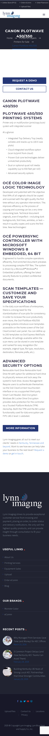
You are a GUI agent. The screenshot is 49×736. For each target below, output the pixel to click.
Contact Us (24, 88)
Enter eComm (26, 2)
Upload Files (25, 6)
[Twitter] (25, 701)
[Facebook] (18, 701)
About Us (8, 557)
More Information (20, 428)
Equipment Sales (12, 568)
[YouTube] (28, 701)
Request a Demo (24, 80)
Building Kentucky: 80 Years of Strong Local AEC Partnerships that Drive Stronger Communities (29, 672)
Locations (40, 711)
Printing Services (12, 562)
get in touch (17, 453)
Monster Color (11, 608)
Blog (6, 585)
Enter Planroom (42, 2)
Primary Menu (44, 15)
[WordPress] (31, 701)
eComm (8, 614)
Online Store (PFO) (9, 2)
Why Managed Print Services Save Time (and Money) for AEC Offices (30, 639)
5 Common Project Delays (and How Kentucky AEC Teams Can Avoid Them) (29, 655)
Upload (8, 574)
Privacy (24, 715)
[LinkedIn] (21, 701)
